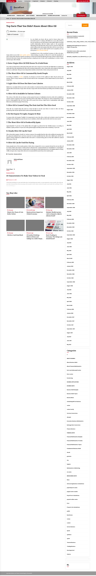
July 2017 (69, 336)
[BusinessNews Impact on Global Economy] (35, 202)
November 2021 (70, 172)
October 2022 (70, 164)
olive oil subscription (42, 50)
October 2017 (70, 325)
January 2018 (70, 313)
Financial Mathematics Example (74, 436)
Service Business (71, 526)
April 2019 (69, 254)
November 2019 (70, 227)
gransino (69, 456)
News (68, 479)
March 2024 (69, 133)
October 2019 (70, 231)
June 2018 (69, 293)
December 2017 (70, 317)
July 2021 (69, 184)
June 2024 (69, 121)
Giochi (68, 452)
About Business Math (72, 362)
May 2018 (69, 297)
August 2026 (70, 66)
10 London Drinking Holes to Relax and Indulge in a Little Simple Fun (35, 237)
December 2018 (70, 270)
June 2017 (69, 340)
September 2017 (71, 329)
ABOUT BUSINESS (30, 15)
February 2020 (70, 219)
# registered (35, 1)
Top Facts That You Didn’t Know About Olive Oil (31, 26)
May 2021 (69, 192)
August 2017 (70, 332)
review (68, 519)
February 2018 (70, 309)
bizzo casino (70, 374)
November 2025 (70, 98)
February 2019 (70, 262)
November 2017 (70, 321)
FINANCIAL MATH (20, 15)
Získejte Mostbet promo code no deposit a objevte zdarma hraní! (54, 214)
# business (20, 1)
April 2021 (69, 195)
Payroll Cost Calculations (73, 495)
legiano (69, 464)
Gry (68, 460)
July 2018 (69, 289)
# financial (49, 1)
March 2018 (69, 305)
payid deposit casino (72, 487)
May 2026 (69, 74)
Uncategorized (70, 550)
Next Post (9, 169)
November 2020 (70, 203)
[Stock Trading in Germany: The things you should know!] (54, 225)
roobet (68, 523)
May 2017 (69, 344)
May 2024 (69, 125)
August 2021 (70, 180)
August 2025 (70, 109)
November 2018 (70, 274)
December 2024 (70, 113)
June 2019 (69, 246)
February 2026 (70, 86)
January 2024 (70, 141)
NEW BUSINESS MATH (41, 15)
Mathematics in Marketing (73, 468)
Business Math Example (72, 389)
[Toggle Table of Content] (21, 35)
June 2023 (69, 152)
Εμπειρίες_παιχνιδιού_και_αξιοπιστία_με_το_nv (79, 56)
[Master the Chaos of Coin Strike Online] (15, 202)
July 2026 (69, 70)
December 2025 (70, 94)
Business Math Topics (72, 393)
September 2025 (71, 105)
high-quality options (25, 55)
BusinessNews (10, 22)
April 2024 (69, 129)
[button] (74, 15)
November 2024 (70, 117)
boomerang (70, 378)
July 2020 (69, 211)
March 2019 (69, 258)
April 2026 (69, 78)
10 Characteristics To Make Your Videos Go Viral (25, 176)
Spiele (68, 530)
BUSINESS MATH (11, 15)
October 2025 (70, 101)
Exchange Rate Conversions (73, 425)
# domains (42, 1)
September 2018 (71, 282)
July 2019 (69, 242)
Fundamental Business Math (74, 448)
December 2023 (70, 145)
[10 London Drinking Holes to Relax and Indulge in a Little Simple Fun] (35, 225)
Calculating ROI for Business (74, 401)
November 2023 (70, 148)
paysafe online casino (72, 499)
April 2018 (69, 301)
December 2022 (70, 160)
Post (68, 503)
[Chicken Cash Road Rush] (15, 225)
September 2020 (71, 207)
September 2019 (71, 235)
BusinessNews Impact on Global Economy (35, 213)
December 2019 (70, 223)
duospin (69, 417)
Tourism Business (71, 542)
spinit (68, 538)
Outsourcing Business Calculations (75, 483)
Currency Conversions (72, 413)
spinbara (69, 534)
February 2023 (70, 156)
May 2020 (69, 215)
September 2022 (71, 168)
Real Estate (70, 515)
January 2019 (70, 266)
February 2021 (70, 199)
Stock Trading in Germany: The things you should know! (54, 236)
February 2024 (70, 137)
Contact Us (64, 15)
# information (27, 1)
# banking (56, 1)
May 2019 (69, 250)
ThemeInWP (29, 573)
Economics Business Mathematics (75, 421)
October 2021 (70, 176)
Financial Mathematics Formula (74, 440)
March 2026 (69, 82)
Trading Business (71, 546)
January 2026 (70, 90)
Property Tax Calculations (73, 507)
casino (68, 405)
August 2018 (70, 285)
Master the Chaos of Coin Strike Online (15, 213)
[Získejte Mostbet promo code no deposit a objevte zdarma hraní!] (54, 202)
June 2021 (69, 188)
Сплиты (69, 554)
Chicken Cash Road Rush (15, 235)
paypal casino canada (72, 491)
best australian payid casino (74, 370)
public (68, 511)
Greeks (21, 76)
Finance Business (71, 429)
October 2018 (70, 278)
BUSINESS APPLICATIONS (54, 15)
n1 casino (69, 472)
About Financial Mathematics (74, 366)
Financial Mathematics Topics (74, 444)
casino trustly (70, 409)
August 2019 (70, 238)
